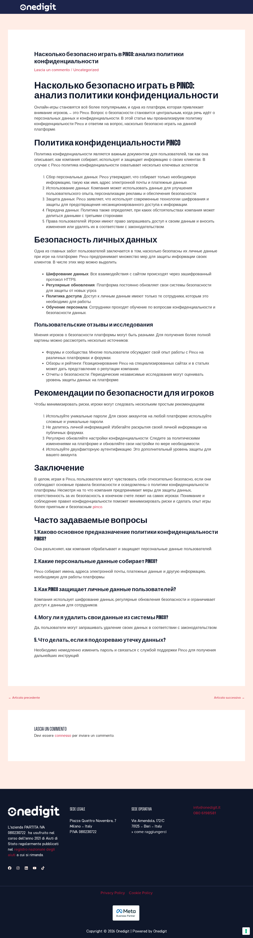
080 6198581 (204, 813)
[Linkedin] (26, 868)
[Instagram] (18, 868)
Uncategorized (86, 70)
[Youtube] (34, 868)
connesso (63, 735)
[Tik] (43, 868)
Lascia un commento (52, 70)
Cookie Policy (141, 893)
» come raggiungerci (149, 831)
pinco (97, 507)
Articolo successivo (229, 698)
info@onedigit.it (206, 807)
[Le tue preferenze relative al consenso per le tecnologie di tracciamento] (246, 931)
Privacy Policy (113, 893)
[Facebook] (9, 868)
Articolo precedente (24, 698)
